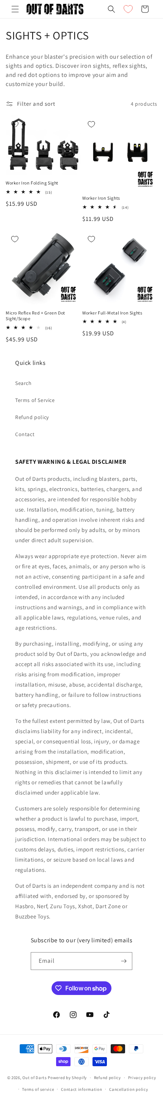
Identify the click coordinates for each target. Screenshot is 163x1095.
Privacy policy (142, 1077)
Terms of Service (35, 400)
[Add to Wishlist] (15, 124)
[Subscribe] (123, 961)
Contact (24, 434)
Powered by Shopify (67, 1077)
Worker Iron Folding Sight (32, 183)
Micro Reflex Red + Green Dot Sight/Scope (35, 316)
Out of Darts (34, 1077)
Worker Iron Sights (101, 198)
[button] (15, 9)
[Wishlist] (128, 9)
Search (23, 383)
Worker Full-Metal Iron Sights (112, 313)
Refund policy (32, 417)
